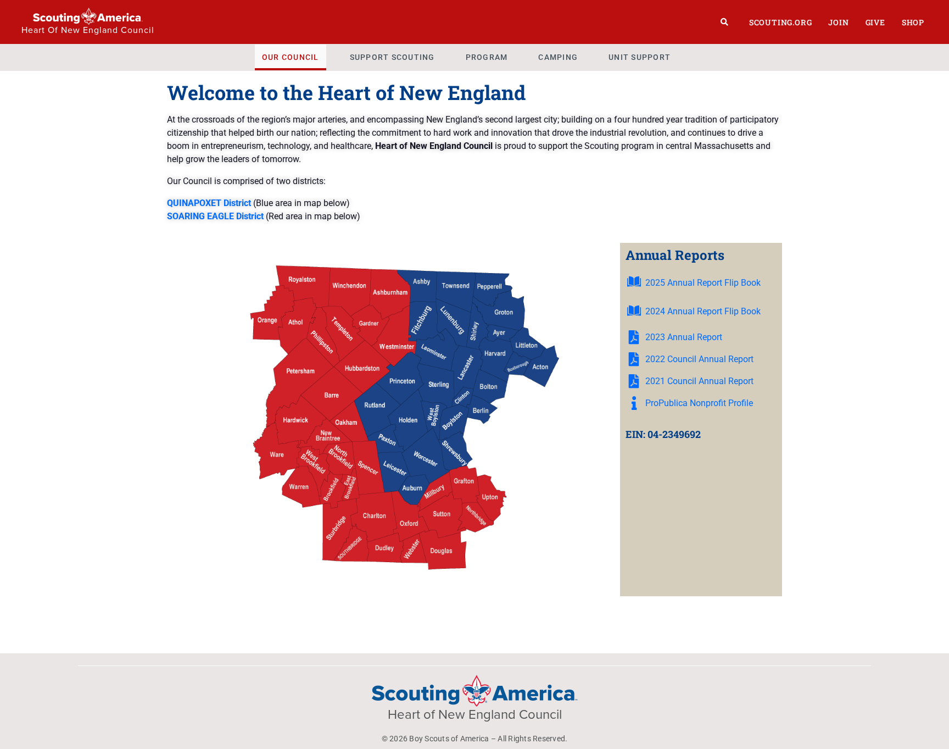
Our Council (290, 57)
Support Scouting (392, 57)
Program (487, 57)
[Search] (724, 22)
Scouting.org (780, 22)
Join (838, 22)
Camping (558, 57)
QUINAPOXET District (209, 203)
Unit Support (640, 57)
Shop (913, 22)
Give (875, 22)
